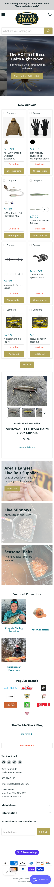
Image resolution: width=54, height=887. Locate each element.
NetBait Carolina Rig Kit (12, 340)
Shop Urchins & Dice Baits (27, 76)
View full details (27, 447)
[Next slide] (44, 412)
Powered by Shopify (27, 881)
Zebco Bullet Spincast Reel (37, 276)
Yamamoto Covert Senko (13, 286)
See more (26, 733)
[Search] (48, 31)
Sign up (43, 831)
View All (27, 364)
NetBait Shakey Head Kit (38, 340)
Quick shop (14, 164)
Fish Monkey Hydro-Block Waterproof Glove (39, 155)
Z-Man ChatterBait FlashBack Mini (13, 214)
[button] (14, 412)
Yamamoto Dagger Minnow (39, 222)
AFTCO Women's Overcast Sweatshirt (12, 155)
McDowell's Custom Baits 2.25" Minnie (27, 431)
